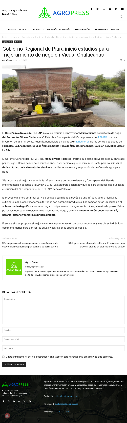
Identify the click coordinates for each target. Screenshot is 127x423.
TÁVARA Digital (17, 396)
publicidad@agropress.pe (66, 404)
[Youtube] (122, 9)
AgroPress (7, 60)
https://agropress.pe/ (34, 267)
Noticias (18, 42)
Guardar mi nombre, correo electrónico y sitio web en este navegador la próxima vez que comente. (59, 356)
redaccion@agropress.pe (66, 396)
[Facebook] (91, 9)
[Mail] (110, 9)
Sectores (14, 37)
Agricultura (27, 37)
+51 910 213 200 (61, 411)
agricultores (82, 141)
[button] (121, 16)
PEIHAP (103, 137)
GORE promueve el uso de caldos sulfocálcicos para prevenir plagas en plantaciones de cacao (96, 245)
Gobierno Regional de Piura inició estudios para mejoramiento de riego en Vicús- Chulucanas (55, 52)
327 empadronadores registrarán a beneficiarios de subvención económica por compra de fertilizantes (30, 245)
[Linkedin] (104, 9)
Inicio (4, 37)
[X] (116, 9)
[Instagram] (97, 9)
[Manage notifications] (7, 415)
